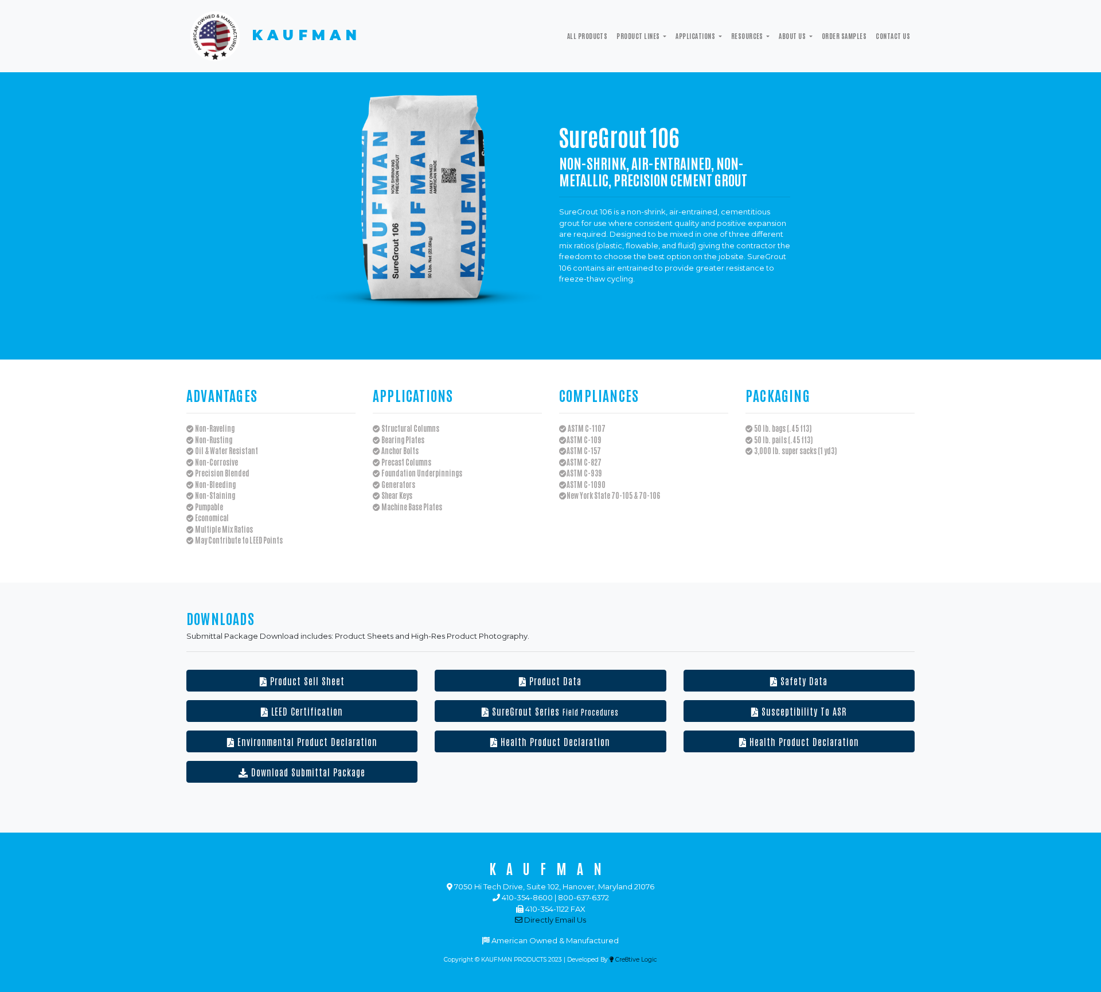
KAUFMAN (302, 35)
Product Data (553, 680)
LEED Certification (305, 711)
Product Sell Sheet (306, 680)
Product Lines (638, 35)
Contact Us (893, 35)
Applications (696, 35)
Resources (748, 35)
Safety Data (802, 680)
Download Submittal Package (306, 772)
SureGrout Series (554, 711)
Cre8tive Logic (635, 959)
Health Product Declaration (554, 741)
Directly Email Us (554, 919)
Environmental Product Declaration (306, 741)
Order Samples (844, 35)
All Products (587, 35)
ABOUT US (793, 35)
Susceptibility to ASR (802, 711)
